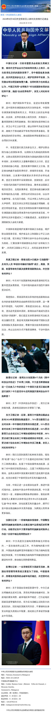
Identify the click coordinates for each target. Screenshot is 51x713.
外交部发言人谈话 (13, 15)
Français (47, 11)
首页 (2, 15)
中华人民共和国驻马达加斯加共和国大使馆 (22, 710)
